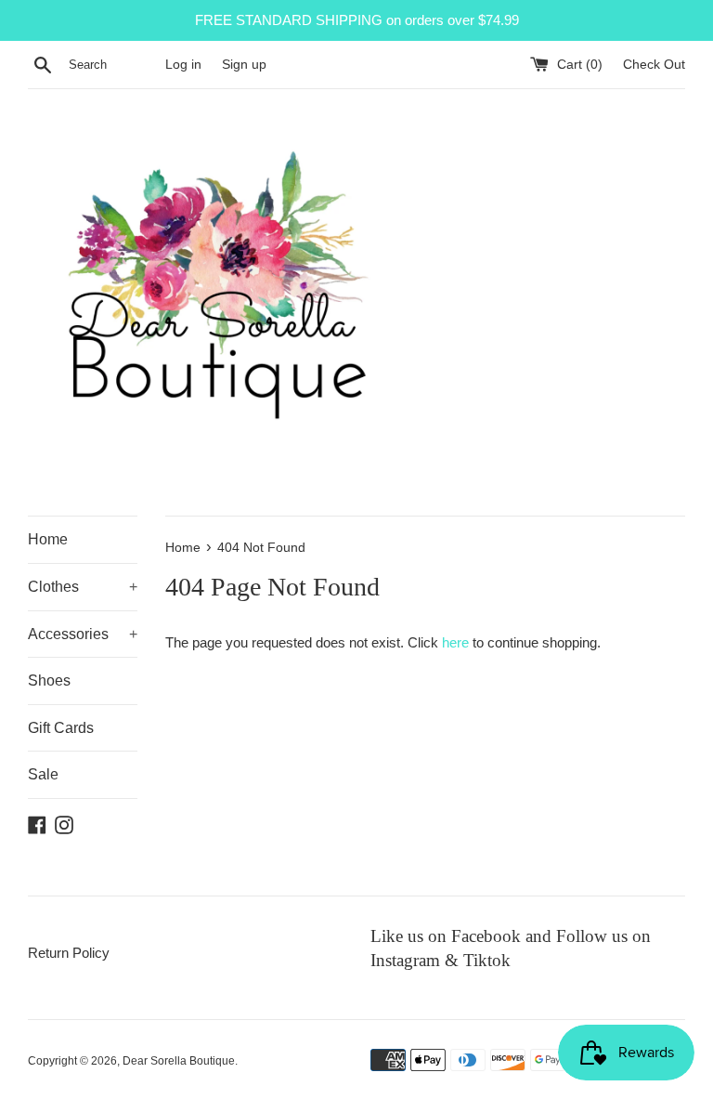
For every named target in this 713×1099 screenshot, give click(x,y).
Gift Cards (61, 728)
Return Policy (69, 953)
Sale (43, 774)
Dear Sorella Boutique (179, 1060)
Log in (183, 65)
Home (48, 539)
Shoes (49, 680)
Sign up (244, 65)
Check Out (654, 65)
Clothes (82, 587)
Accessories (82, 634)
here (455, 642)
